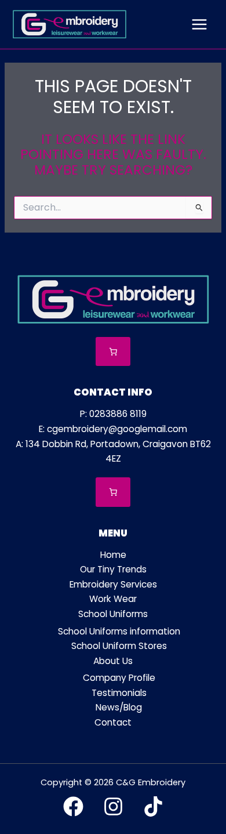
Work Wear (113, 599)
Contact (113, 722)
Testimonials (119, 693)
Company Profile (119, 678)
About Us (113, 661)
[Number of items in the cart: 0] (113, 352)
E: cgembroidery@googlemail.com (113, 429)
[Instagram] (113, 806)
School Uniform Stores (119, 646)
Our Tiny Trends (113, 569)
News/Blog (119, 707)
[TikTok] (153, 806)
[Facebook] (73, 806)
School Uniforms (113, 614)
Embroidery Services (113, 584)
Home (113, 555)
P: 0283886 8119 (113, 414)
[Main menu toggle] (199, 24)
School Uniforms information (119, 631)
